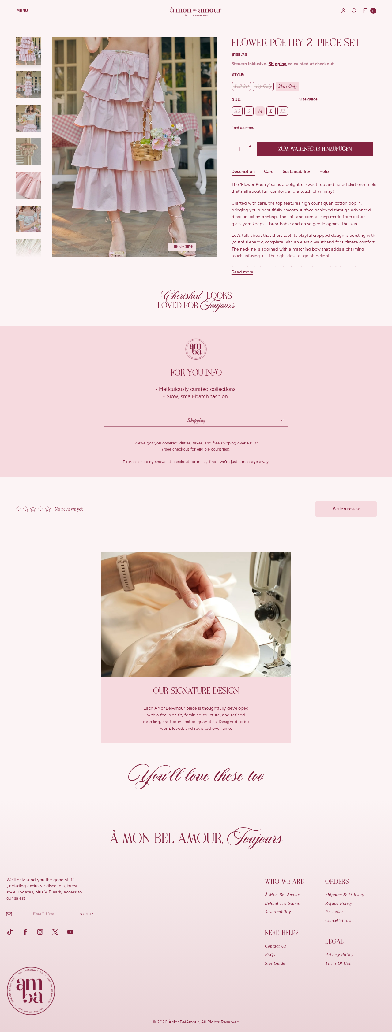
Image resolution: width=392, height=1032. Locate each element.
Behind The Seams (282, 903)
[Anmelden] (343, 11)
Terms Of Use (338, 963)
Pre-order (334, 912)
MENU (22, 11)
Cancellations (338, 920)
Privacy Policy (339, 954)
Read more (242, 272)
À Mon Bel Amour (282, 895)
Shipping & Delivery (344, 895)
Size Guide (275, 963)
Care (268, 171)
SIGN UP (86, 914)
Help (324, 171)
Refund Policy (338, 903)
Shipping (278, 64)
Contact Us (275, 946)
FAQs (270, 954)
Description (243, 171)
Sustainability (296, 171)
